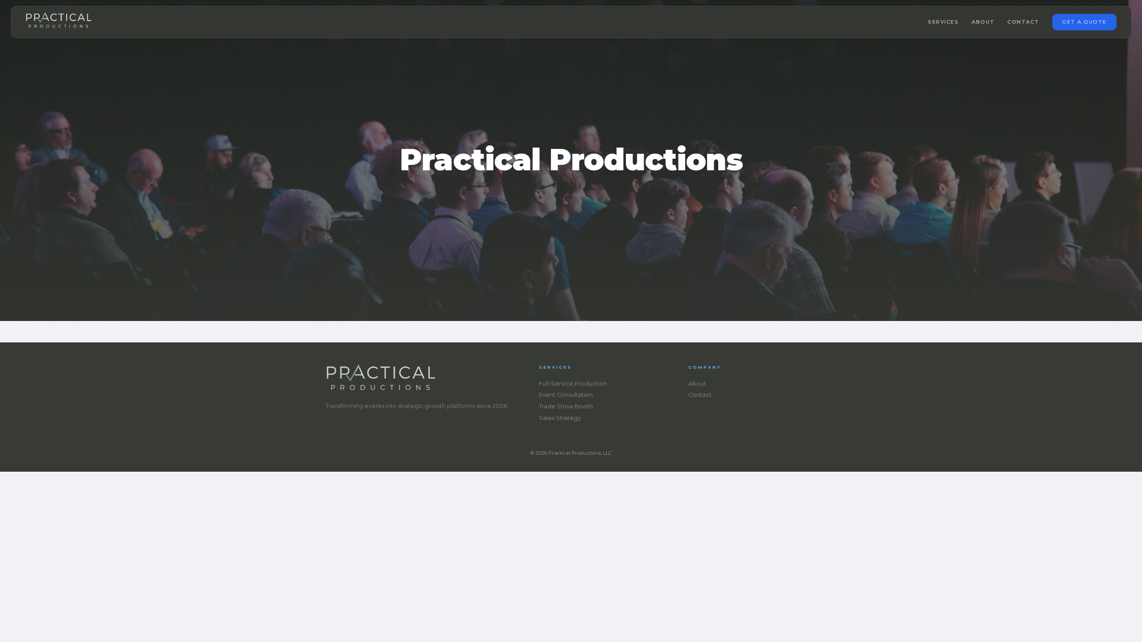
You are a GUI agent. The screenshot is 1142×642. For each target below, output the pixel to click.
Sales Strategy (560, 418)
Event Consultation (566, 394)
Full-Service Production (573, 383)
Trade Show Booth (566, 406)
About (983, 22)
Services (943, 22)
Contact (1023, 22)
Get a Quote (1084, 22)
